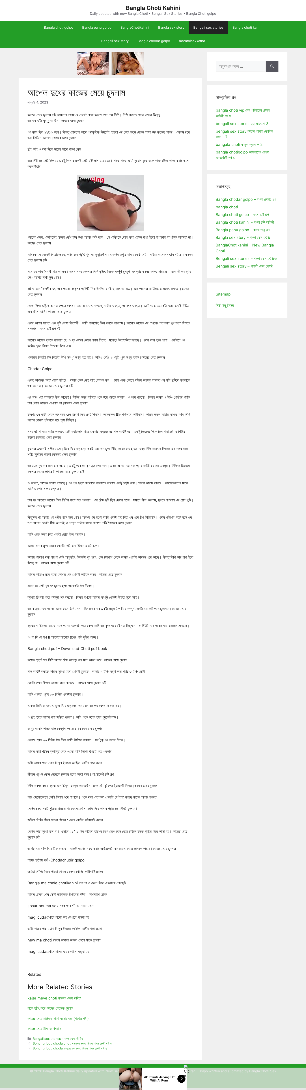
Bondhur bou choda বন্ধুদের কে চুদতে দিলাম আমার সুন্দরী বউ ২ (70, 1048)
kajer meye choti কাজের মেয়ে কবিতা (54, 998)
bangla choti (227, 207)
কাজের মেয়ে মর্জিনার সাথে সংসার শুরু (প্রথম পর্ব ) (58, 1018)
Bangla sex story (171, 27)
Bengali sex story (115, 41)
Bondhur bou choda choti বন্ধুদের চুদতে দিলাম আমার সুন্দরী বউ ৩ (72, 1043)
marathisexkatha (192, 41)
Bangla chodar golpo (154, 41)
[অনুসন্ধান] (272, 66)
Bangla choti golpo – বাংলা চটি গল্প (242, 214)
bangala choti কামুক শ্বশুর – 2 (239, 144)
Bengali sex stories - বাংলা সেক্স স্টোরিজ (58, 1038)
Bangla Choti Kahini (153, 7)
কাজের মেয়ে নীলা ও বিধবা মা (45, 1028)
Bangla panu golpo (97, 27)
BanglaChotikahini (135, 27)
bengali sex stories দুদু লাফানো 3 (242, 123)
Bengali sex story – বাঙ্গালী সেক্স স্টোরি (244, 266)
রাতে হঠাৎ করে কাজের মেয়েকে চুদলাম (50, 1008)
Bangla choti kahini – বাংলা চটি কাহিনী (245, 222)
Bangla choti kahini (247, 27)
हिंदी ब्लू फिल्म (225, 305)
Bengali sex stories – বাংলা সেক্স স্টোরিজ (246, 258)
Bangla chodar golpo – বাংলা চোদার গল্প (246, 199)
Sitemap (223, 294)
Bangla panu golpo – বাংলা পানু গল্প (242, 230)
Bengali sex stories (208, 27)
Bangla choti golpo (58, 27)
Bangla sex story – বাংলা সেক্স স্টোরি (243, 237)
